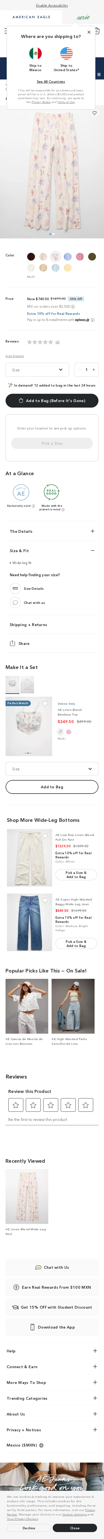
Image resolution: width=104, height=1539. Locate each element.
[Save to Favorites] (95, 113)
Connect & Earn (22, 1366)
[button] (40, 1519)
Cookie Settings (74, 1514)
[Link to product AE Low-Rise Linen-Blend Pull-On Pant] (29, 858)
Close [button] (75, 1527)
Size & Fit (19, 550)
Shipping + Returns (28, 624)
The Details (21, 531)
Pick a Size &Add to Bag (76, 874)
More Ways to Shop (26, 1382)
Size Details (15, 356)
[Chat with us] (15, 602)
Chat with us (34, 602)
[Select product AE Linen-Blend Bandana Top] (12, 685)
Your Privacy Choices (22, 1518)
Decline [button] (29, 1527)
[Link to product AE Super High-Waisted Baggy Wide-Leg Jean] (29, 922)
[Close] (89, 32)
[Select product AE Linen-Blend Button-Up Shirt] (27, 684)
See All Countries (51, 81)
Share (24, 643)
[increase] (93, 370)
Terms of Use (66, 102)
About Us (16, 1414)
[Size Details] (15, 588)
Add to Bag (52, 786)
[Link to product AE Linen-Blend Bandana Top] (29, 726)
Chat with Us (56, 1267)
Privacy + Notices (24, 1429)
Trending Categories (27, 1398)
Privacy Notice (41, 102)
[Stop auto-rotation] (99, 74)
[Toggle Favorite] (45, 704)
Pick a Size (52, 443)
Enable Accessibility (52, 5)
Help (11, 1350)
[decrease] (79, 370)
